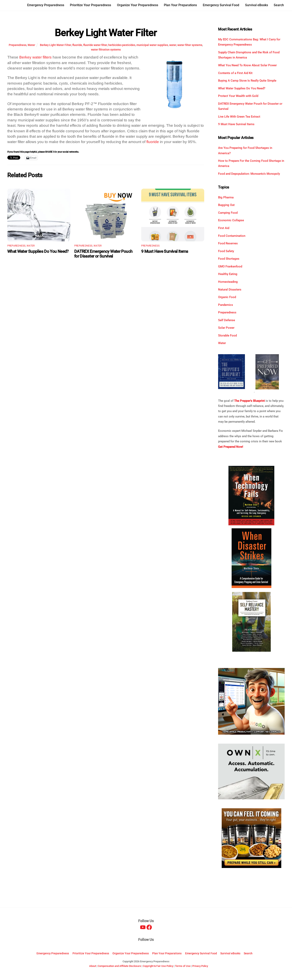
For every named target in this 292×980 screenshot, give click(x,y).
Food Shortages (228, 258)
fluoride (77, 45)
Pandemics (225, 305)
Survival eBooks (256, 5)
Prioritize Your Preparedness (90, 5)
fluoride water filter (95, 45)
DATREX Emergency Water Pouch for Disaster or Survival (103, 253)
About (92, 965)
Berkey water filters (35, 57)
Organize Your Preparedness (137, 5)
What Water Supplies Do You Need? (38, 251)
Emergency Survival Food (221, 5)
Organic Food (227, 297)
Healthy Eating (227, 274)
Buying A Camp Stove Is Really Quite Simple (247, 80)
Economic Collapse (231, 220)
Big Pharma (226, 197)
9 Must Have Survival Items (164, 251)
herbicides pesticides (121, 45)
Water (31, 45)
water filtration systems (106, 49)
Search (279, 5)
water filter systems (189, 45)
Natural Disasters (229, 289)
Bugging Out (226, 205)
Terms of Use (182, 965)
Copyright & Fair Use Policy (158, 965)
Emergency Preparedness (45, 5)
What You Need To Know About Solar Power (247, 65)
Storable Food (227, 335)
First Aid (223, 228)
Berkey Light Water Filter (106, 32)
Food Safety (226, 251)
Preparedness (17, 45)
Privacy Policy (200, 965)
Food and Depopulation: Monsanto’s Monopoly (249, 174)
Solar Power (226, 328)
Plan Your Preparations (180, 5)
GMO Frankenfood (230, 266)
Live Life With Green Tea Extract (239, 116)
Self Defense (226, 320)
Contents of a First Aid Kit (235, 73)
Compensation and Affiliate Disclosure (119, 965)
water (172, 45)
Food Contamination (231, 236)
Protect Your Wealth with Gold (238, 96)
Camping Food (228, 213)
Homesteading (228, 282)
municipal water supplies (152, 45)
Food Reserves (228, 243)
